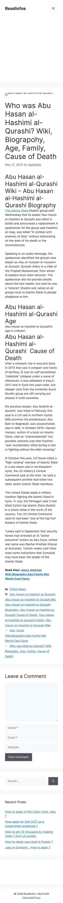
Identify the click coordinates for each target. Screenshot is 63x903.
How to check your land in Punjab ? (29, 841)
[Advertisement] (31, 50)
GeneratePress (31, 897)
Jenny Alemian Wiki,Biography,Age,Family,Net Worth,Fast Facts (27, 574)
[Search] (53, 781)
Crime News (18, 589)
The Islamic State (16, 210)
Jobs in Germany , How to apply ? (28, 847)
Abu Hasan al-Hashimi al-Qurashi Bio (30, 599)
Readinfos (15, 8)
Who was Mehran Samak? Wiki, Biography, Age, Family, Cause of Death (28, 651)
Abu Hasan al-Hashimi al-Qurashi (32, 594)
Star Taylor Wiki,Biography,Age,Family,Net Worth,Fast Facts (25, 635)
